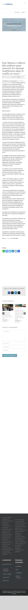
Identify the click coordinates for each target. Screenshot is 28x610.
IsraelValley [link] (15, 588)
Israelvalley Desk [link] (7, 76)
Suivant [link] (23, 12)
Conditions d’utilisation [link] (6, 567)
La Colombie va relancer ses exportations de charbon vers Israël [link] (7, 314)
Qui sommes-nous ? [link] (7, 562)
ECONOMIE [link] (18, 564)
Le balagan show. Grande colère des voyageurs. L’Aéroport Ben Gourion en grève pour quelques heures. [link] (20, 314)
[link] (7, 3)
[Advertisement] (14, 47)
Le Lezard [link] (8, 238)
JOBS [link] (17, 567)
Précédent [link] (17, 12)
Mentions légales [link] (7, 572)
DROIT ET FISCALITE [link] (18, 574)
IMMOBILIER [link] (19, 570)
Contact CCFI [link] (6, 575)
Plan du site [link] (6, 578)
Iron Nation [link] (8, 82)
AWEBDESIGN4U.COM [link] (11, 590)
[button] (3, 312)
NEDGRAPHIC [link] (19, 590)
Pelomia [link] (14, 591)
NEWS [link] (22, 76)
